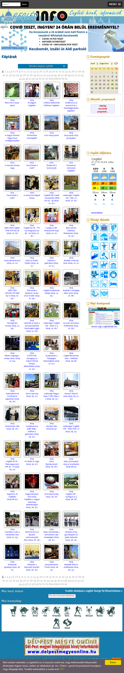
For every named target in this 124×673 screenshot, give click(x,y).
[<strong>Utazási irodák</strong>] (95, 293)
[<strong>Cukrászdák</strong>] (113, 237)
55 (23, 78)
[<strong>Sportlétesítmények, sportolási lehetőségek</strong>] (104, 284)
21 (56, 71)
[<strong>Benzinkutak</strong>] (95, 237)
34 (17, 75)
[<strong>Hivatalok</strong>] (95, 256)
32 (10, 75)
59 (36, 78)
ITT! (62, 669)
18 (47, 71)
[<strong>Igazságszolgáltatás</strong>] (104, 256)
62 (47, 78)
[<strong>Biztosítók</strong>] (104, 237)
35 (21, 75)
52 (79, 75)
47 (62, 75)
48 (65, 75)
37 (27, 75)
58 (33, 78)
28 (79, 71)
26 (73, 71)
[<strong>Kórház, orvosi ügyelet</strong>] (113, 256)
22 (59, 71)
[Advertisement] (104, 133)
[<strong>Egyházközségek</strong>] (95, 246)
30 (3, 75)
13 (31, 71)
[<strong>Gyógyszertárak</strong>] (104, 246)
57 (30, 78)
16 (40, 71)
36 (24, 75)
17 (44, 71)
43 (48, 75)
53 (82, 75)
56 (27, 78)
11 (25, 71)
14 (34, 71)
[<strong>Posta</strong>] (95, 284)
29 (83, 71)
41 (41, 75)
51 (76, 75)
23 (63, 71)
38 (31, 75)
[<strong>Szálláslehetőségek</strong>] (113, 284)
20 (53, 71)
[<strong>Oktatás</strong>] (104, 274)
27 (76, 71)
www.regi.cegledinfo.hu (104, 326)
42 (45, 75)
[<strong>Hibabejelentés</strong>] (113, 246)
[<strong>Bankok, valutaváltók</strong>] (104, 227)
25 (69, 71)
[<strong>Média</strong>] (95, 274)
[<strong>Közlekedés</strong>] (95, 265)
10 (22, 71)
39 (34, 75)
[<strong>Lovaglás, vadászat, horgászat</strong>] (104, 265)
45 (55, 75)
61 (43, 78)
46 (58, 75)
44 (52, 75)
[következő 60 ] (58, 78)
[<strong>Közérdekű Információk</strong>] (95, 227)
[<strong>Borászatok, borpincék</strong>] (113, 227)
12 (28, 71)
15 (37, 71)
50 (72, 75)
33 (13, 75)
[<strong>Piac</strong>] (113, 274)
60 (40, 78)
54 (20, 78)
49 (69, 75)
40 (38, 75)
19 (50, 71)
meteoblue (97, 212)
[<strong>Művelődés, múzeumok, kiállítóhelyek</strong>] (113, 265)
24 (66, 71)
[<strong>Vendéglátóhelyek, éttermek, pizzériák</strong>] (104, 293)
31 (7, 75)
